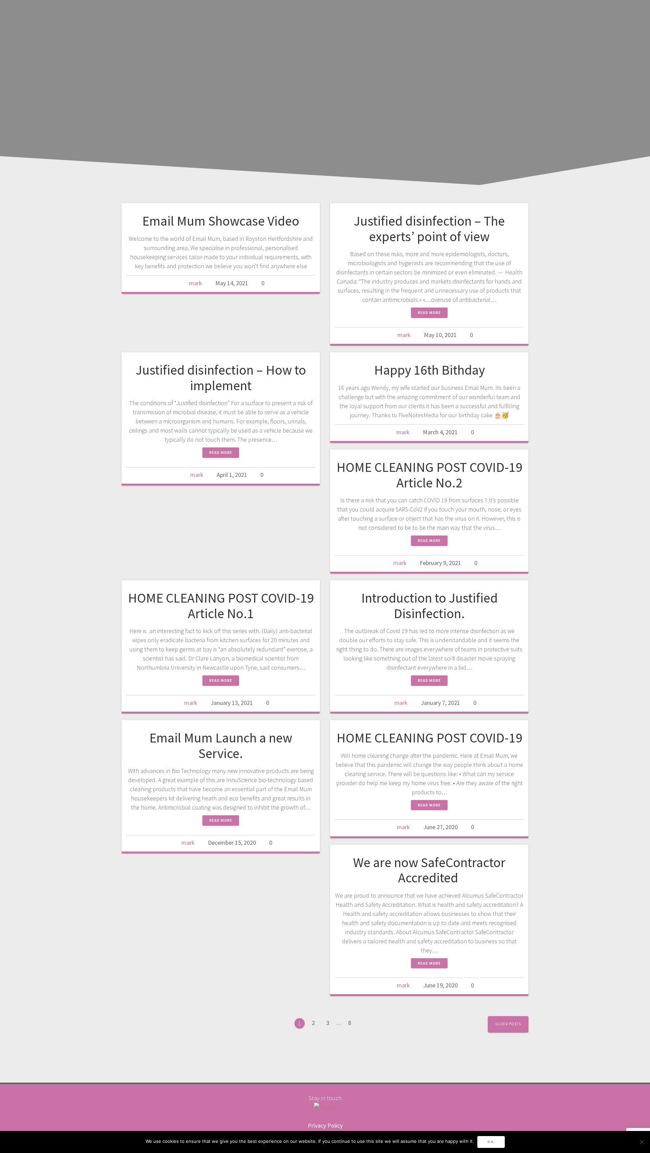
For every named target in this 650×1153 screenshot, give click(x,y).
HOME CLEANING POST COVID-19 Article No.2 (429, 475)
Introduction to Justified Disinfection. (429, 605)
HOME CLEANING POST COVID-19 (429, 737)
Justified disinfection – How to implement (221, 377)
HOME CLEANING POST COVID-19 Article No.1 (221, 605)
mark (195, 283)
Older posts (508, 1024)
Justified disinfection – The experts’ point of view (429, 228)
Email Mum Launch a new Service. (220, 745)
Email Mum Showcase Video (220, 220)
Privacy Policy (325, 1125)
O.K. (491, 1142)
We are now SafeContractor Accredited (429, 870)
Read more (429, 312)
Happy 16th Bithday (429, 369)
